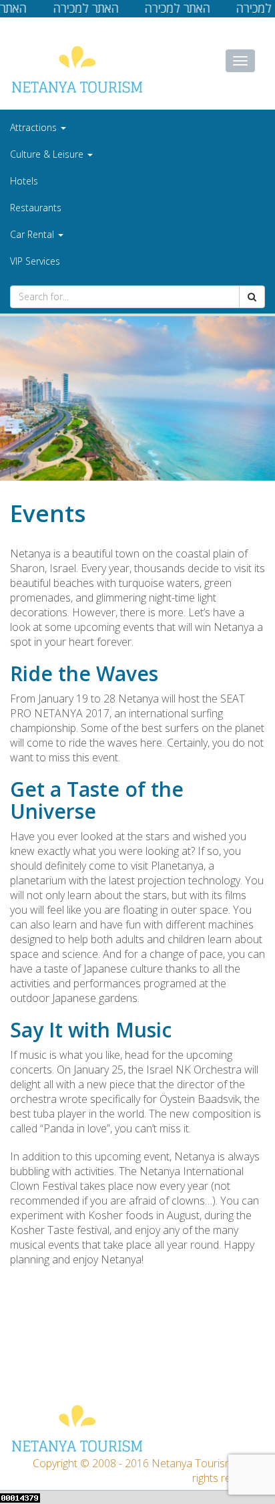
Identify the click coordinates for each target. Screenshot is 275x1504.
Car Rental (33, 234)
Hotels (24, 180)
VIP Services (35, 261)
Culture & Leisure (48, 154)
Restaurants (35, 207)
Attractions (34, 127)
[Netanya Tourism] (77, 69)
